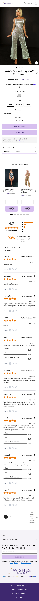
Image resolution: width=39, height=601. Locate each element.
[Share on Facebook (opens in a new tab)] (10, 269)
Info (4, 535)
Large (28, 105)
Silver (19, 95)
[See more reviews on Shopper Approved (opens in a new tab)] (16, 269)
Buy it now (19, 132)
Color (19, 91)
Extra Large (19, 110)
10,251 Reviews (11, 231)
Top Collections (9, 539)
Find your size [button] (8, 113)
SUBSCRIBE (19, 557)
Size (19, 101)
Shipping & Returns (11, 151)
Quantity (19, 117)
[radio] (27, 222)
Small (10, 105)
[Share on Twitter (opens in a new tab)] (13, 269)
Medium (19, 105)
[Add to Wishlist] (36, 73)
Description (8, 148)
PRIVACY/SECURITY (19, 590)
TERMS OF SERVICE (19, 594)
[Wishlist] (32, 3)
